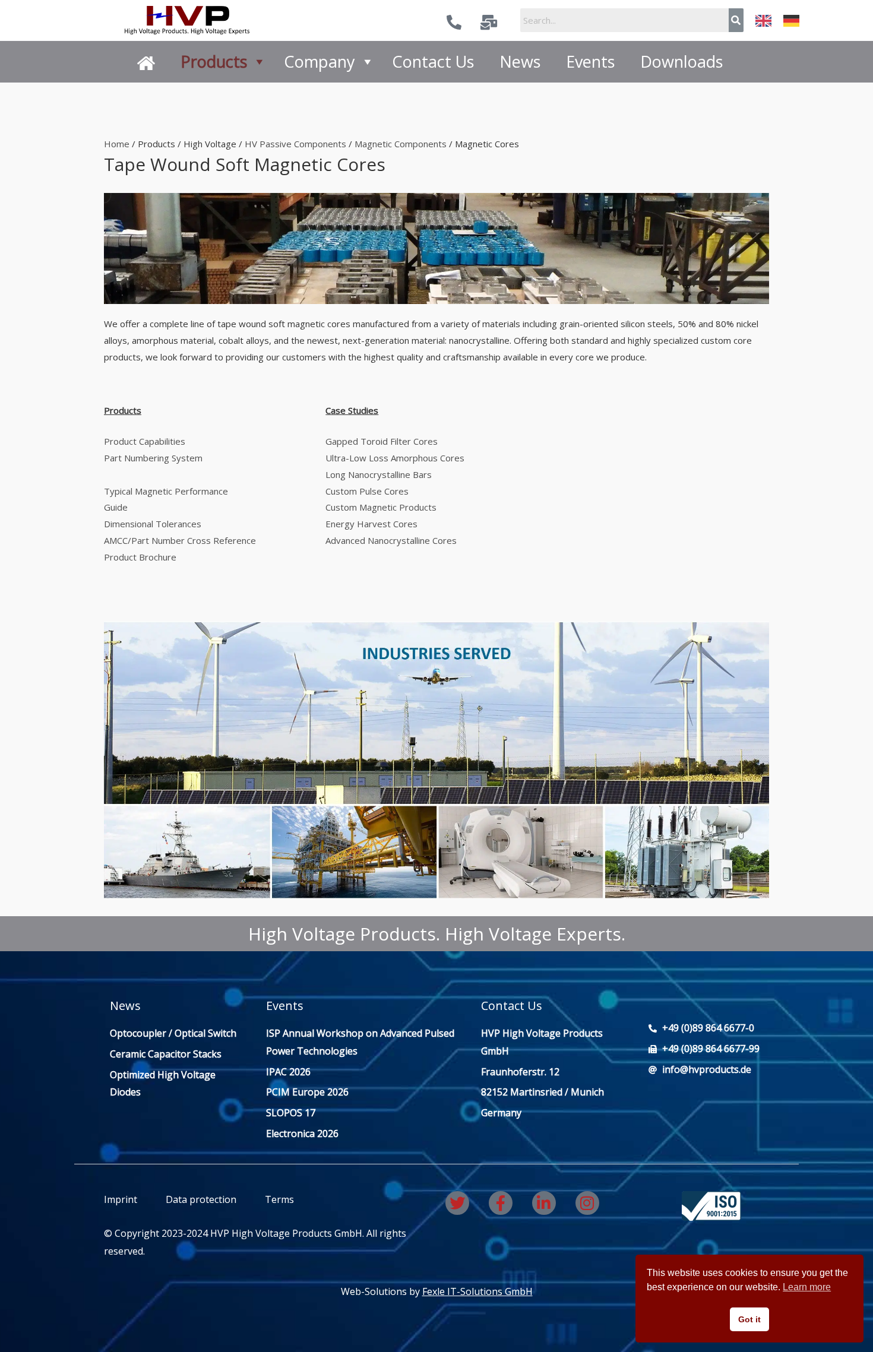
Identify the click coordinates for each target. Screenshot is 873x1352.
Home (116, 144)
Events (590, 61)
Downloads (681, 61)
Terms (278, 1199)
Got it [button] (749, 1319)
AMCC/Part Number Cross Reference (180, 540)
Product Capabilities (146, 441)
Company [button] (319, 61)
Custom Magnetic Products (380, 507)
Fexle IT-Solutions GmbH (477, 1291)
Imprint (120, 1199)
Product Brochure (140, 557)
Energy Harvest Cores (371, 524)
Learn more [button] (807, 1287)
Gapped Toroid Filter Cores (381, 441)
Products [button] (214, 61)
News (519, 61)
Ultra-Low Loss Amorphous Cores (394, 458)
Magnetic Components (401, 144)
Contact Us (433, 61)
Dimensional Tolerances (154, 524)
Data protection (201, 1199)
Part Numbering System (153, 458)
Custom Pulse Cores (367, 491)
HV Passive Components (295, 144)
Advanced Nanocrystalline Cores (391, 540)
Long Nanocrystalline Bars (378, 474)
